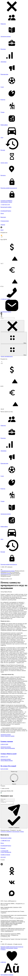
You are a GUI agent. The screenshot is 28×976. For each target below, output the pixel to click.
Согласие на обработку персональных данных (12, 947)
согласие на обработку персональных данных (12, 831)
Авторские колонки (10, 571)
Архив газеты (4, 356)
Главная (3, 571)
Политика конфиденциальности (9, 946)
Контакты (10, 356)
